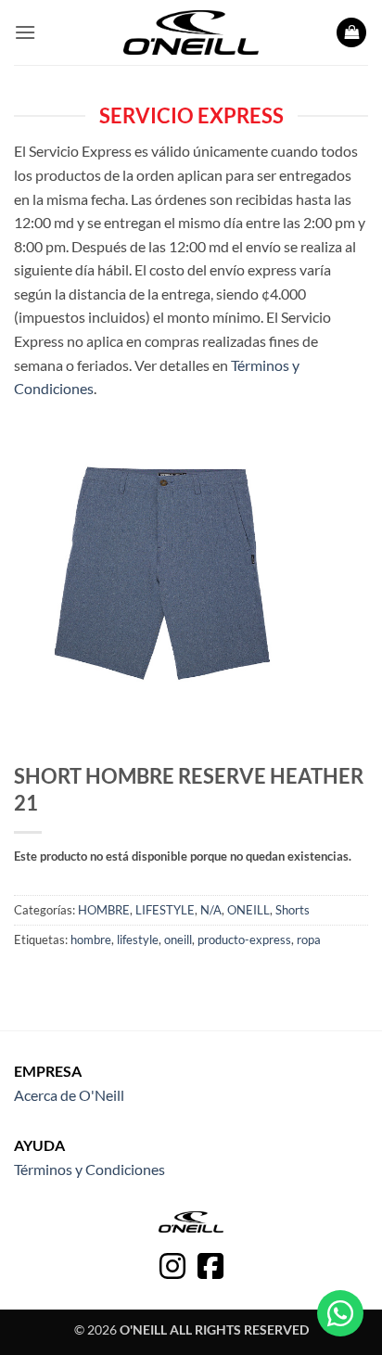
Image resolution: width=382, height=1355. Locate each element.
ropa (309, 939)
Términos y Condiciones (89, 1169)
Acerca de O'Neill (69, 1095)
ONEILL (248, 909)
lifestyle (138, 939)
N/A (211, 909)
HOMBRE (104, 909)
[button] (25, 32)
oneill (178, 939)
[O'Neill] (191, 32)
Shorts (292, 909)
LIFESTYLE (165, 909)
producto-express (244, 939)
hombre (90, 939)
